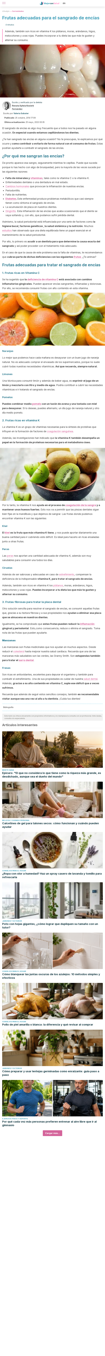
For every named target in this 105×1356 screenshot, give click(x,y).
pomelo (36, 403)
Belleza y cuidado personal (16, 820)
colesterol (18, 651)
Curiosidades (18, 11)
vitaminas (36, 178)
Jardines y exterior (12, 921)
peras (10, 555)
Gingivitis (10, 211)
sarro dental (26, 660)
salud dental (90, 678)
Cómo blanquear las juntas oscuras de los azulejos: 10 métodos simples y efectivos (51, 976)
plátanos (58, 585)
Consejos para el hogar (14, 871)
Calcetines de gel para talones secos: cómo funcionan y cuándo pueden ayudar (50, 825)
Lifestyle (6, 11)
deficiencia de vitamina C (42, 279)
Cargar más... (52, 1133)
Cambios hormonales (17, 186)
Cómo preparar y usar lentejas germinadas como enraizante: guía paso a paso (50, 1073)
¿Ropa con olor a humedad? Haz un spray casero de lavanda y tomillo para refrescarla (52, 875)
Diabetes (10, 198)
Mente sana (8, 770)
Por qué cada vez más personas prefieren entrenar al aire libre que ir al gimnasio (49, 1123)
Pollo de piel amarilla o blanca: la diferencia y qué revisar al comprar (47, 1024)
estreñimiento (66, 574)
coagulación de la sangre (80, 505)
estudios (7, 230)
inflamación (87, 623)
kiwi (7, 532)
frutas (77, 256)
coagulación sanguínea (60, 431)
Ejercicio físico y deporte (15, 1119)
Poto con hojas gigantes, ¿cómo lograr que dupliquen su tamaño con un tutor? (50, 925)
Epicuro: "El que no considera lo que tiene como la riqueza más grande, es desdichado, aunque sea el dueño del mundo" (51, 774)
